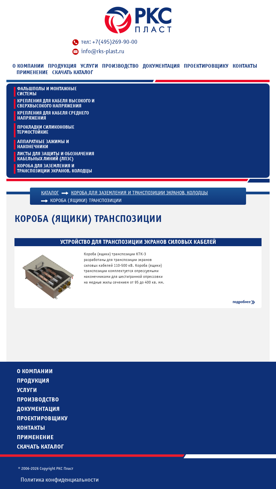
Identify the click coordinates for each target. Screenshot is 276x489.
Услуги (89, 66)
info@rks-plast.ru (102, 51)
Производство (120, 66)
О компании (28, 66)
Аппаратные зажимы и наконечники (43, 144)
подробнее (242, 301)
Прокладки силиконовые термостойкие (45, 129)
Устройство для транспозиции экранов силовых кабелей (138, 242)
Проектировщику (206, 66)
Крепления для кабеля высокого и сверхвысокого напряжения (56, 103)
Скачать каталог (72, 72)
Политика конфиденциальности (60, 479)
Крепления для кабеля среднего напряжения (53, 115)
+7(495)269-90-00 (114, 41)
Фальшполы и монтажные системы (47, 91)
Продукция (62, 66)
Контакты (245, 66)
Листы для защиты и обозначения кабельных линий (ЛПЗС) (55, 156)
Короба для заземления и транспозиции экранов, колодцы (54, 168)
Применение (32, 72)
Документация (161, 66)
